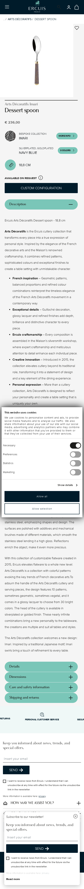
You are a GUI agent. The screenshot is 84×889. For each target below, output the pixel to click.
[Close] (75, 817)
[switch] (75, 454)
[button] (40, 178)
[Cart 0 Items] (76, 7)
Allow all (42, 496)
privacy (42, 796)
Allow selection (42, 508)
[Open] (58, 7)
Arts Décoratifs (19, 19)
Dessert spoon (45, 19)
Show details (65, 485)
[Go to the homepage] (37, 7)
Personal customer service (42, 719)
